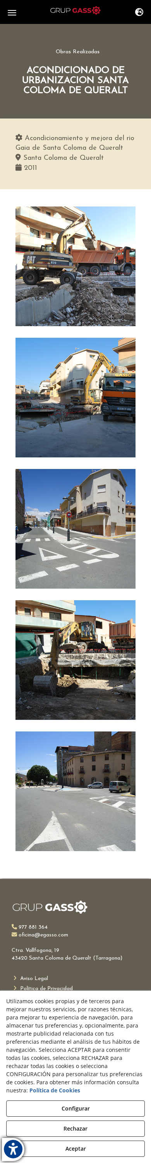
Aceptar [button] (75, 1148)
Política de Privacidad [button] (46, 989)
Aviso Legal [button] (33, 979)
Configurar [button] (76, 1108)
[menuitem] (75, 979)
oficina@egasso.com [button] (42, 935)
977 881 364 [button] (32, 927)
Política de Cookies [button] (54, 1090)
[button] (75, 10)
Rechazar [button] (75, 1128)
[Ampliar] (75, 266)
